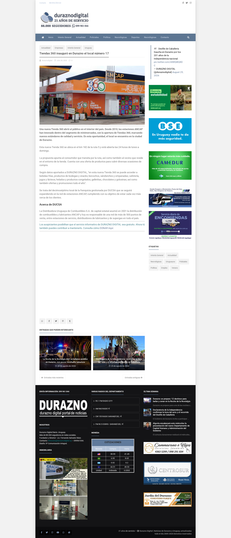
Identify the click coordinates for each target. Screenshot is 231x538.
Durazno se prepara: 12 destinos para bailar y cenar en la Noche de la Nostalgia (171, 400)
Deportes (135, 37)
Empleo (164, 268)
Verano (175, 268)
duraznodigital (47, 60)
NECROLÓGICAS (55, 3)
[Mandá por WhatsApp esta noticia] (42, 321)
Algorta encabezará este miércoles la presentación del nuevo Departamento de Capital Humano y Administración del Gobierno (171, 427)
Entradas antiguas (133, 378)
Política (106, 37)
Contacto (42, 3)
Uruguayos (170, 262)
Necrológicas (121, 37)
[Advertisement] (92, 254)
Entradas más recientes (53, 378)
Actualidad (80, 37)
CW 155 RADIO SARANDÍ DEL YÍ (108, 416)
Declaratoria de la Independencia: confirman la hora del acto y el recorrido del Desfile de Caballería (171, 412)
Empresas (59, 48)
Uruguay (88, 48)
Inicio (50, 37)
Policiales (94, 37)
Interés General (64, 37)
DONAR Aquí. (107, 228)
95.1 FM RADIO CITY (103, 401)
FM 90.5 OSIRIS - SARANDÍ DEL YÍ (109, 424)
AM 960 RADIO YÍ (102, 409)
